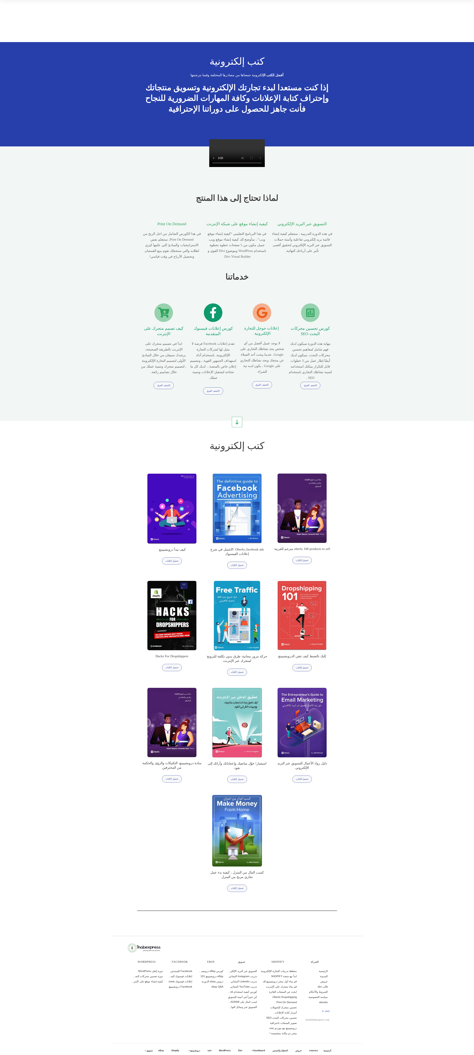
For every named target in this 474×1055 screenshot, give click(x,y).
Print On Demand (171, 223)
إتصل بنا (325, 1011)
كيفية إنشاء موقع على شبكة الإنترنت (237, 223)
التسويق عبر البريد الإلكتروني (302, 223)
